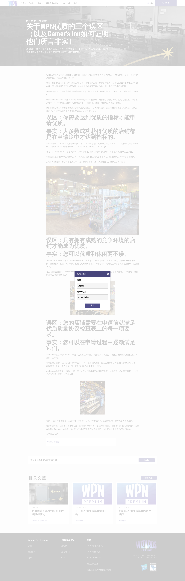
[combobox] (90, 285)
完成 (92, 305)
